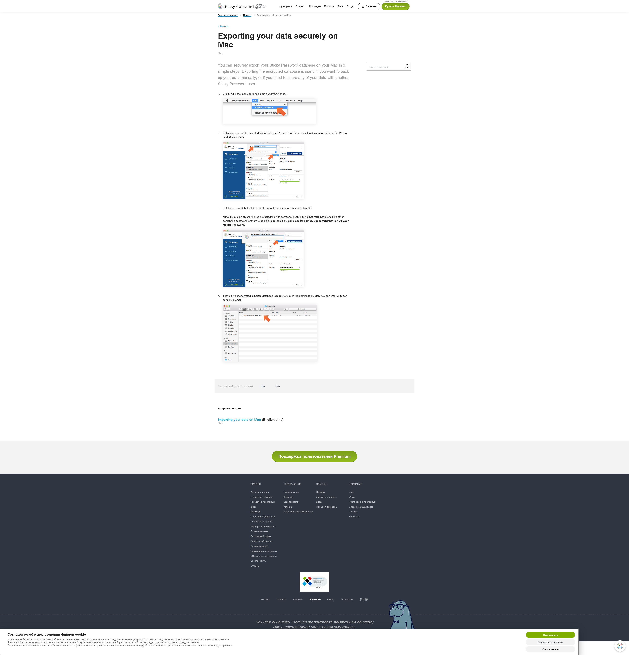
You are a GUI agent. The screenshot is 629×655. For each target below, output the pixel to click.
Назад (224, 26)
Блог (340, 6)
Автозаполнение (260, 492)
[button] (314, 582)
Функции (284, 6)
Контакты (354, 516)
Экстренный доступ (261, 541)
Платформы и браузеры (264, 551)
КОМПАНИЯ (355, 484)
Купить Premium (395, 6)
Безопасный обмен (261, 536)
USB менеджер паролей (264, 556)
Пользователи (291, 492)
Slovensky (347, 599)
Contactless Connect (261, 521)
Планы (300, 6)
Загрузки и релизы (326, 497)
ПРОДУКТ (256, 484)
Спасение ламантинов (361, 506)
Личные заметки (260, 531)
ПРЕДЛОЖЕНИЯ (292, 484)
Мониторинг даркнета (263, 516)
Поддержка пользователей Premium (314, 456)
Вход (350, 6)
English (265, 599)
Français (298, 599)
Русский (315, 599)
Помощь (329, 6)
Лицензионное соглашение (298, 511)
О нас (352, 497)
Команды (315, 6)
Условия (288, 506)
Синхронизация (259, 546)
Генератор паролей (261, 497)
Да (263, 386)
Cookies (353, 511)
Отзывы (255, 565)
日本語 (364, 599)
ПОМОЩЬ (321, 484)
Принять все (550, 635)
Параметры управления (550, 642)
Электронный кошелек (263, 526)
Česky (331, 599)
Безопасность (258, 560)
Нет (278, 386)
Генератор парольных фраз (263, 504)
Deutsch (281, 599)
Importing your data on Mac (239, 420)
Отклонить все (550, 649)
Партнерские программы (362, 501)
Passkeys (255, 511)
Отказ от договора (326, 506)
